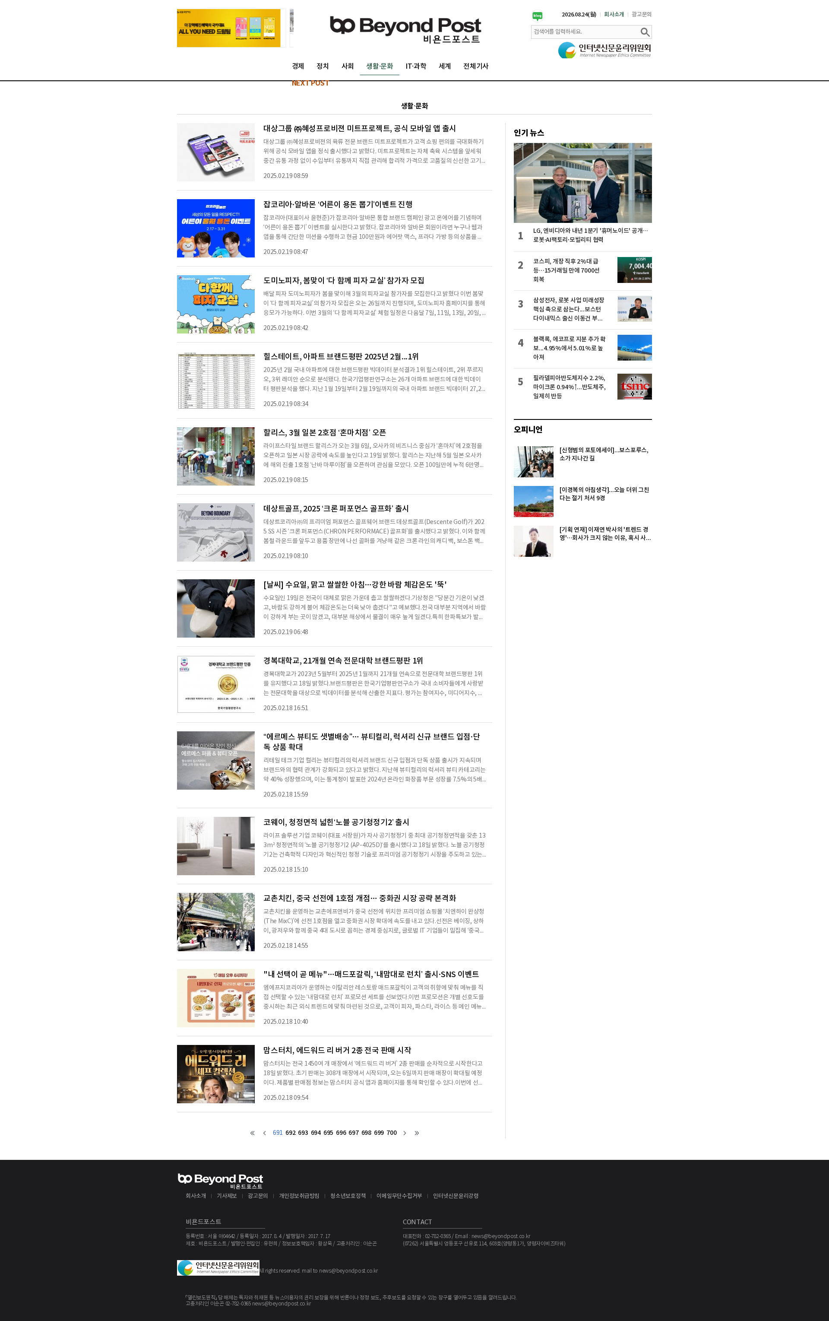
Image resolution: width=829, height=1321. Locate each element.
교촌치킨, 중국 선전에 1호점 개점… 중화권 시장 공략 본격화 (359, 898)
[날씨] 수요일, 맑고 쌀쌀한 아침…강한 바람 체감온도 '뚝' (355, 585)
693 (303, 1133)
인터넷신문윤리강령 (456, 1196)
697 (353, 1133)
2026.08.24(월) (579, 14)
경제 (298, 66)
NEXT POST (310, 83)
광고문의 (642, 14)
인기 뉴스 (529, 133)
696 (341, 1133)
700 (391, 1133)
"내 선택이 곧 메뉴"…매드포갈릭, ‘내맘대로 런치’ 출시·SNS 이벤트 (371, 974)
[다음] (404, 1133)
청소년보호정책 (348, 1196)
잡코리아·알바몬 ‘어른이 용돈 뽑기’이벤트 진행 (338, 205)
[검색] (645, 31)
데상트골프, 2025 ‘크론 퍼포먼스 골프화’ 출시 (336, 509)
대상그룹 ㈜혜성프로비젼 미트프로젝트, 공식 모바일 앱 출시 (359, 128)
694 (316, 1133)
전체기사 (476, 66)
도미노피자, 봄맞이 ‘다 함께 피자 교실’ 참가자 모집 (344, 281)
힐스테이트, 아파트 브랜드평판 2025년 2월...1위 (341, 357)
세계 (445, 66)
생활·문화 (379, 66)
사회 (348, 66)
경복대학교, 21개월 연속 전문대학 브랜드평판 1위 (343, 661)
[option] (235, 28)
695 (328, 1133)
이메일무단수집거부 (399, 1196)
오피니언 (528, 430)
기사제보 (227, 1196)
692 (290, 1133)
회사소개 (614, 14)
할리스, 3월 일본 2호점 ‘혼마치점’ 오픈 (324, 433)
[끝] (416, 1133)
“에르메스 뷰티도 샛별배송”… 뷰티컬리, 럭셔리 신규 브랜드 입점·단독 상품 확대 (371, 742)
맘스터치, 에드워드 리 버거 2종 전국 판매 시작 (337, 1050)
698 (366, 1133)
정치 (322, 66)
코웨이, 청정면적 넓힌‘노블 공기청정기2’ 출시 (336, 822)
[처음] (252, 1133)
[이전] (264, 1133)
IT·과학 (416, 66)
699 (379, 1133)
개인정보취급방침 (299, 1196)
